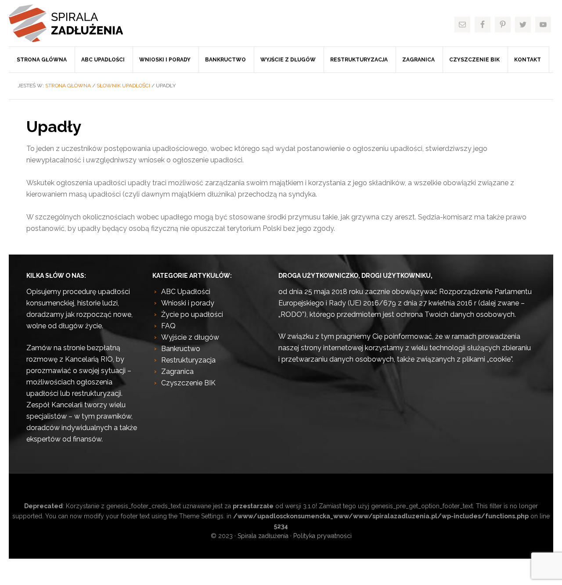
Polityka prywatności (322, 535)
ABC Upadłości (185, 291)
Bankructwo (180, 349)
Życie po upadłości (192, 314)
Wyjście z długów (190, 337)
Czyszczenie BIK (188, 383)
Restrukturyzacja (188, 360)
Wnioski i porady (187, 303)
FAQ (168, 326)
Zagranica (177, 371)
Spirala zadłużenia (74, 23)
